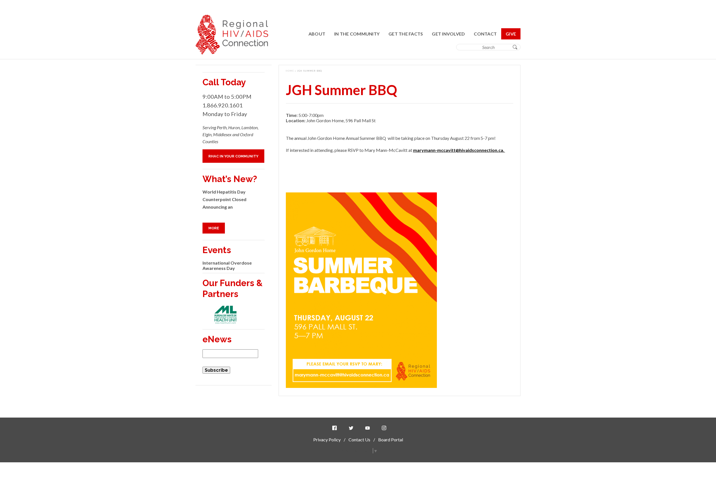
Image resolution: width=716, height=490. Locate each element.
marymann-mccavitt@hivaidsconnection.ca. (459, 150)
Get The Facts (405, 33)
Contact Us (359, 439)
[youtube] (368, 428)
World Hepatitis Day (224, 191)
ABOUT (316, 33)
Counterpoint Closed (224, 199)
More (213, 228)
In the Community (357, 33)
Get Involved (448, 33)
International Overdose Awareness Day (227, 265)
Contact (485, 33)
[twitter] (352, 428)
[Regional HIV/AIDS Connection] (232, 52)
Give (511, 33)
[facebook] (335, 428)
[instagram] (385, 428)
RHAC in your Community (233, 156)
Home (290, 70)
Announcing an (217, 206)
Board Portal (390, 439)
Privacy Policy (327, 439)
